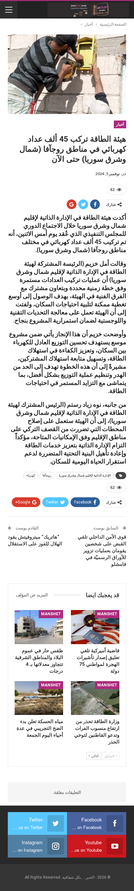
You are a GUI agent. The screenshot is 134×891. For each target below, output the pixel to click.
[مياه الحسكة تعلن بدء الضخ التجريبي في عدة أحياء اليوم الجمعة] (39, 698)
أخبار (120, 124)
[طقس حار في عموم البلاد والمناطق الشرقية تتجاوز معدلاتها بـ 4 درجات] (39, 627)
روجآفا (47, 475)
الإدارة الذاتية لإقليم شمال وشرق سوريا (85, 475)
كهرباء (30, 475)
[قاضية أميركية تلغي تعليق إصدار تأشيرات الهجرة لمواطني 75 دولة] (95, 627)
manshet (107, 614)
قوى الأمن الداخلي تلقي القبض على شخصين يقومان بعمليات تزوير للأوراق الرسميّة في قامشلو (102, 550)
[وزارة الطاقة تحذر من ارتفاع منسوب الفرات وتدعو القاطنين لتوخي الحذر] (95, 698)
